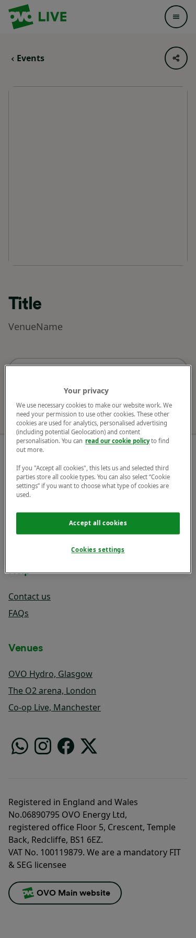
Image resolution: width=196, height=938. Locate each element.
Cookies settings (97, 549)
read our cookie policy (117, 441)
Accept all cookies (98, 523)
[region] (98, 469)
